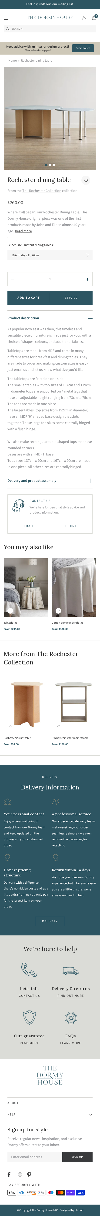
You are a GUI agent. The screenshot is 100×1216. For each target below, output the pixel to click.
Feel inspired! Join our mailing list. (50, 4)
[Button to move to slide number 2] (50, 165)
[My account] (84, 18)
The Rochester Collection (41, 190)
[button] (85, 180)
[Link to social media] (9, 1174)
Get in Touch (83, 48)
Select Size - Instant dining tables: (30, 245)
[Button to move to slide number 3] (54, 165)
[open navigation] (6, 18)
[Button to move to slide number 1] (46, 165)
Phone (71, 526)
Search (17, 29)
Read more (23, 231)
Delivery (50, 921)
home (12, 61)
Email (29, 526)
